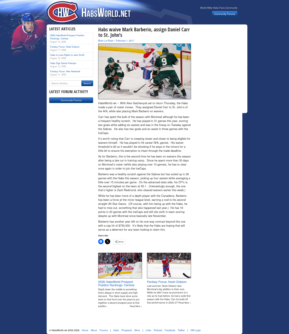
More (137, 330)
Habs (116, 330)
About (94, 330)
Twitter (181, 330)
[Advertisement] (221, 48)
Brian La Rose (105, 40)
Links (148, 330)
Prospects (126, 330)
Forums (104, 330)
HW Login (195, 330)
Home (85, 330)
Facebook (170, 330)
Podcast (158, 330)
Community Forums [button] (224, 14)
